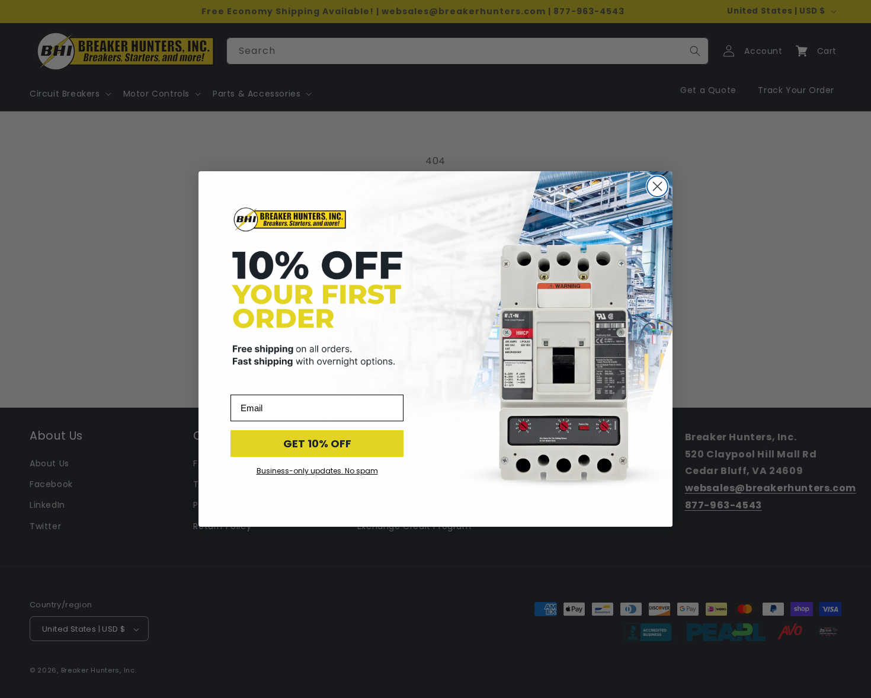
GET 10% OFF (317, 443)
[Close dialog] (657, 186)
